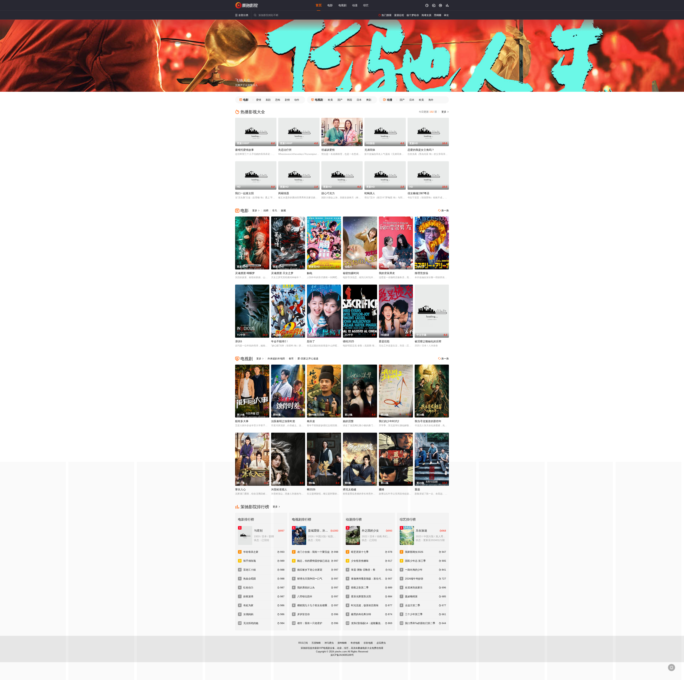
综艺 (366, 5)
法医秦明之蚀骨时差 (283, 421)
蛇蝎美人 (369, 193)
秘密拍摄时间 (351, 273)
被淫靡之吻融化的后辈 (428, 341)
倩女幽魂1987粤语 (418, 193)
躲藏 (283, 210)
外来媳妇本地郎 (276, 358)
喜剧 (268, 99)
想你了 (311, 341)
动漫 (354, 5)
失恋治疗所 (285, 149)
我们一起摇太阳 (244, 193)
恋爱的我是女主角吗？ (421, 149)
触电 (309, 273)
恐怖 (277, 99)
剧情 (287, 99)
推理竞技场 (421, 273)
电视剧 (342, 5)
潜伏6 (238, 341)
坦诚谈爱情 (328, 149)
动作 (296, 99)
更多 (445, 111)
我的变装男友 (387, 273)
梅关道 (311, 421)
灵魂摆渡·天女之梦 (282, 273)
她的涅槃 (348, 421)
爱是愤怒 (384, 341)
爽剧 (368, 99)
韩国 (349, 99)
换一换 (443, 210)
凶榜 (265, 210)
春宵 (291, 358)
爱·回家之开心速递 (307, 358)
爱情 (258, 99)
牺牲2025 (348, 341)
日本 (359, 99)
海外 (430, 99)
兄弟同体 (369, 149)
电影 (330, 5)
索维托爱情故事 (244, 149)
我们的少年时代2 (389, 421)
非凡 (274, 210)
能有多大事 (241, 421)
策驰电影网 (246, 5)
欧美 (330, 99)
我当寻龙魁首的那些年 (428, 421)
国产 (340, 99)
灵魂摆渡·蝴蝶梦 (245, 273)
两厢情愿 (283, 193)
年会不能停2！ (280, 341)
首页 (319, 5)
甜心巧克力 (328, 193)
